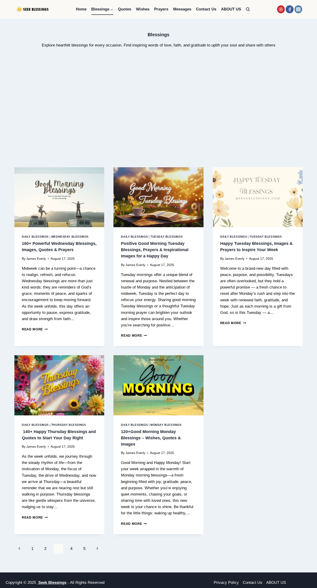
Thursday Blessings (68, 425)
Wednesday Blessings (70, 236)
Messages (182, 9)
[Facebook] (289, 9)
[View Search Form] (248, 9)
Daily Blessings (35, 236)
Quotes (124, 9)
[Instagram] (298, 9)
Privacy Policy (226, 582)
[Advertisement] (158, 116)
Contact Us (206, 9)
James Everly (36, 258)
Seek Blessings (51, 582)
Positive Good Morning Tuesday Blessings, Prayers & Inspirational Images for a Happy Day (154, 249)
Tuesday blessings (166, 236)
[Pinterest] (281, 9)
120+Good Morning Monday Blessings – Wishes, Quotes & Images (151, 438)
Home (81, 9)
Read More (35, 329)
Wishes (142, 9)
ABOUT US (231, 9)
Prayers (161, 9)
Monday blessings (166, 425)
